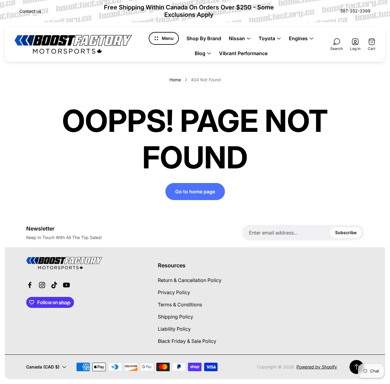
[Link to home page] (64, 263)
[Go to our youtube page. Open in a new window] (66, 285)
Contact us (30, 11)
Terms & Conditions (180, 304)
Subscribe (345, 232)
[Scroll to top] (356, 367)
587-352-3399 (355, 10)
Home (175, 79)
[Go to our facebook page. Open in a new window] (30, 285)
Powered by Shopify (316, 366)
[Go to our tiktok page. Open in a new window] (54, 285)
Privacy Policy (174, 292)
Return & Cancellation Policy (190, 280)
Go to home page (195, 191)
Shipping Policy (175, 317)
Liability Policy (174, 329)
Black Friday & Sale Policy (187, 341)
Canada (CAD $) (42, 366)
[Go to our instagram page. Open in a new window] (42, 285)
